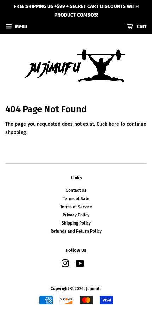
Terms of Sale (76, 198)
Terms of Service (76, 206)
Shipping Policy (76, 223)
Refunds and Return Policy (76, 231)
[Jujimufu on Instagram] (65, 265)
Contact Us (76, 190)
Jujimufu (94, 288)
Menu (20, 27)
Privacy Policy (76, 215)
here (114, 124)
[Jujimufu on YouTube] (80, 265)
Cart (141, 27)
